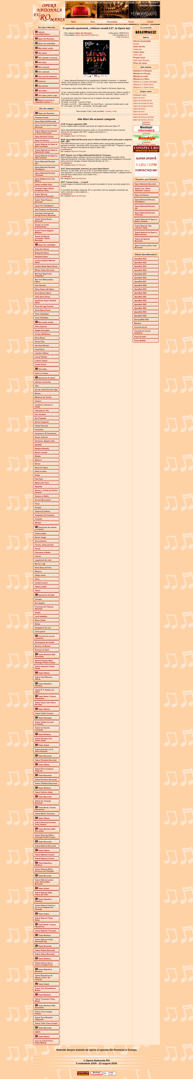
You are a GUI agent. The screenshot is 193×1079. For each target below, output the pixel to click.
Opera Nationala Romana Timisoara (145, 214)
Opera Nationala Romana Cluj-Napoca (145, 201)
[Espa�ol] (154, 33)
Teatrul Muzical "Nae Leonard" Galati (143, 227)
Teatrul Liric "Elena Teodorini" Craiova (142, 190)
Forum (131, 22)
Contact (150, 22)
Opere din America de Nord (143, 117)
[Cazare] (146, 133)
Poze (93, 22)
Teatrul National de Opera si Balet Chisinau (146, 233)
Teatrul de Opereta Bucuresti (142, 240)
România (124, 37)
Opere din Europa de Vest (143, 103)
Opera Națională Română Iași (86, 35)
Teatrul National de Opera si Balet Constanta (146, 220)
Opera (73, 22)
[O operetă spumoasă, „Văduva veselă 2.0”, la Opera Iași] (96, 77)
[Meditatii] (146, 123)
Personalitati (112, 22)
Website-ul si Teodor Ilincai (143, 87)
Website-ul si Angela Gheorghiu (145, 82)
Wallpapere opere (139, 95)
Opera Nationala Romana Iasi (145, 207)
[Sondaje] (146, 140)
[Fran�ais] (150, 33)
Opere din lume (139, 98)
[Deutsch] (146, 33)
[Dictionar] (146, 152)
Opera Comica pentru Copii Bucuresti (146, 246)
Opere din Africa (139, 109)
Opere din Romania (83, 33)
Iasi (126, 35)
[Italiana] (142, 33)
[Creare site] (146, 176)
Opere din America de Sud (143, 120)
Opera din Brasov (142, 195)
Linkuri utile (137, 55)
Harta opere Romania (141, 60)
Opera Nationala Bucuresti (145, 184)
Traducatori (137, 49)
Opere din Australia (140, 114)
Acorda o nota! (111, 111)
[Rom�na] (137, 33)
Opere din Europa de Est (142, 101)
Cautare (136, 44)
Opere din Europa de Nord (143, 106)
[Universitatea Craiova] (146, 145)
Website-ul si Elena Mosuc (143, 85)
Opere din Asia (138, 112)
